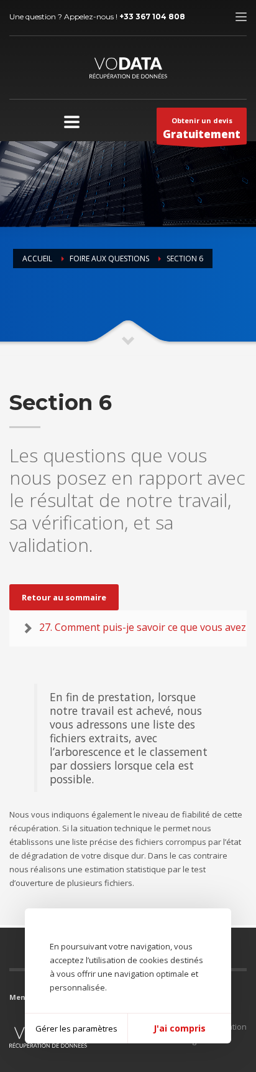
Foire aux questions (109, 258)
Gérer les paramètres (76, 1028)
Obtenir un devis (201, 128)
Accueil (37, 258)
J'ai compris (179, 1028)
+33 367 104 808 (152, 16)
